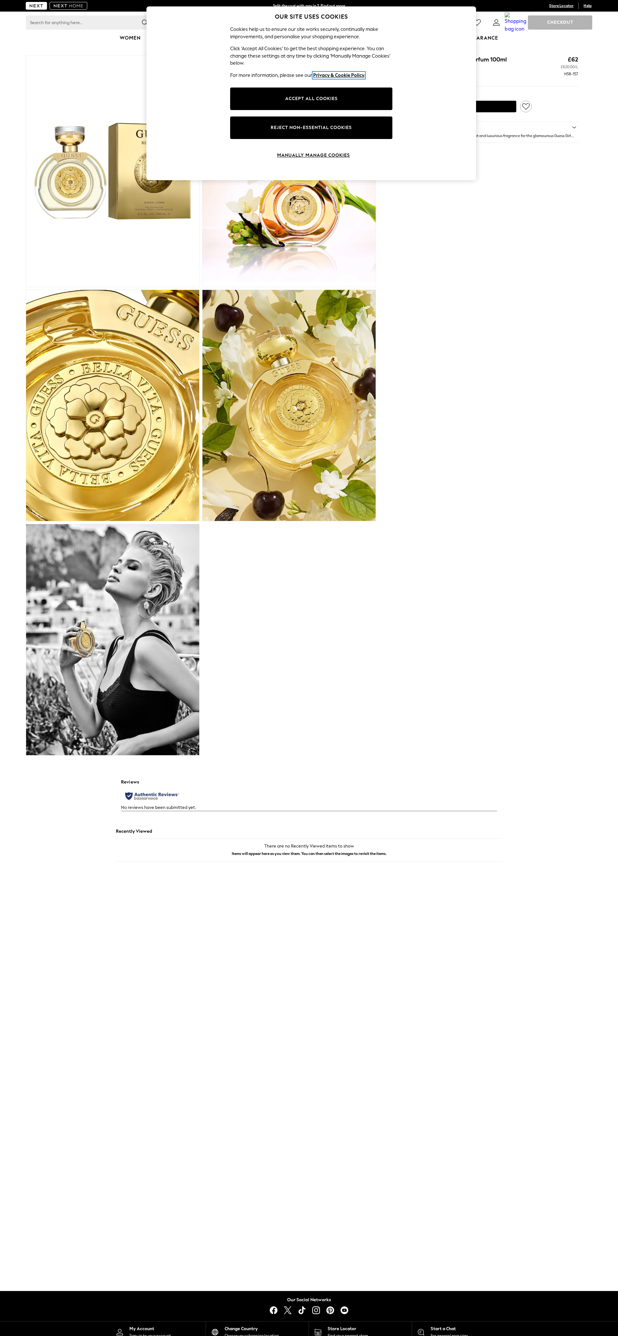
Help (588, 6)
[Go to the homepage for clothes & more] (36, 6)
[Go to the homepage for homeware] (69, 6)
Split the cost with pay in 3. (309, 6)
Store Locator (561, 6)
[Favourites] (477, 22)
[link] (496, 22)
